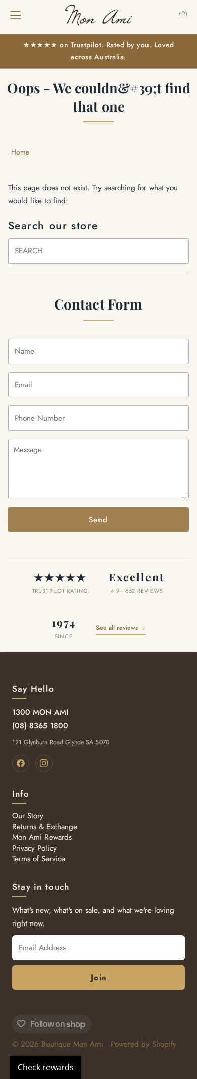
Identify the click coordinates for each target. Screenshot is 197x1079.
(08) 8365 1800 (40, 725)
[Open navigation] (15, 15)
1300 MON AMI (40, 712)
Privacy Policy (34, 848)
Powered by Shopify (143, 1044)
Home (20, 152)
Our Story (27, 815)
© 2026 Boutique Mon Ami (57, 1044)
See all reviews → (121, 627)
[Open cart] (183, 15)
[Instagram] (44, 763)
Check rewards (46, 1067)
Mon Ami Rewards (42, 837)
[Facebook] (20, 763)
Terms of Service (38, 858)
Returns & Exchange (44, 826)
